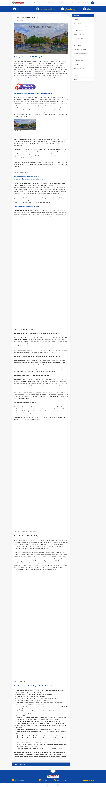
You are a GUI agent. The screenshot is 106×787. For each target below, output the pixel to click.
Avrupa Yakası (22, 20)
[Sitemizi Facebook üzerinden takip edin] (65, 10)
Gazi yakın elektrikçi (59, 563)
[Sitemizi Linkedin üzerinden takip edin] (71, 10)
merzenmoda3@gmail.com (47, 9)
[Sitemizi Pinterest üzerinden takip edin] (74, 10)
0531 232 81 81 (21, 9)
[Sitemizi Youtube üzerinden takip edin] (73, 10)
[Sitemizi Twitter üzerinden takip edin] (67, 10)
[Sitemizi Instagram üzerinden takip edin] (69, 10)
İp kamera (17, 198)
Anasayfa (17, 20)
